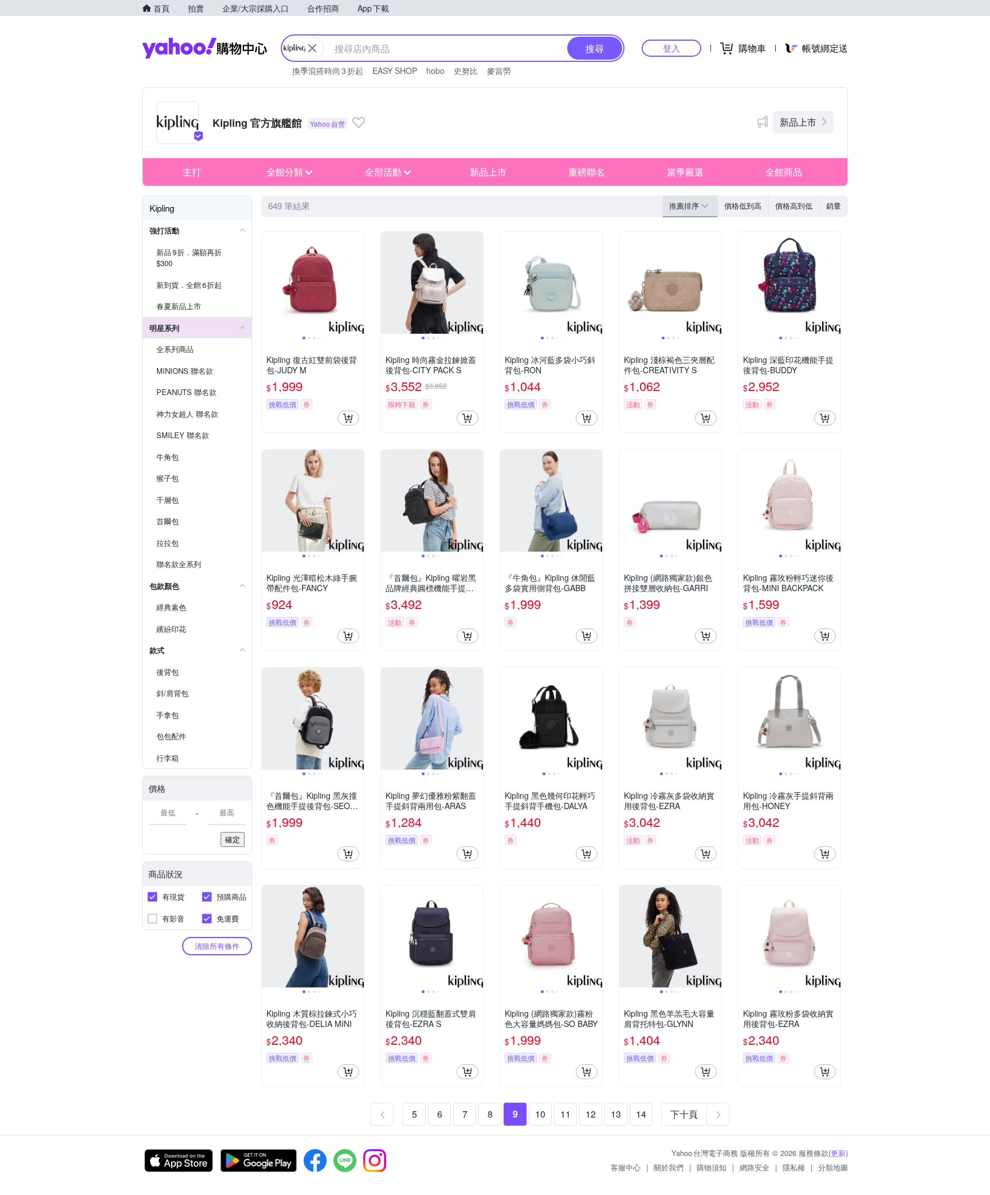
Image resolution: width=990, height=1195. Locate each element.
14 (641, 1113)
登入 (671, 48)
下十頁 (684, 1113)
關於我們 (668, 1167)
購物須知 (711, 1167)
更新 (838, 1152)
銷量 (833, 205)
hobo (435, 71)
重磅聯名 (586, 171)
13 (616, 1113)
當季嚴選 (685, 171)
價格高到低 (793, 205)
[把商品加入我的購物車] (348, 418)
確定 (232, 839)
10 (540, 1113)
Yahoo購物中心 (204, 48)
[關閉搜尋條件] (312, 48)
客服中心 (626, 1167)
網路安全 (754, 1167)
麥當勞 (499, 71)
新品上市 (798, 121)
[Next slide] (356, 282)
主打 (192, 171)
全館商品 (783, 171)
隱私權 (794, 1167)
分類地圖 (833, 1167)
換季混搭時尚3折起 (327, 71)
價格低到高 (742, 205)
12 (591, 1113)
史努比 (466, 71)
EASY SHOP (394, 71)
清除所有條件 (217, 945)
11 (565, 1113)
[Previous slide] (269, 282)
